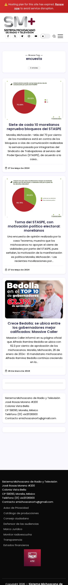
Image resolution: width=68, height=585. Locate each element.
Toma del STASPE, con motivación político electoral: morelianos (34, 226)
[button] (45, 36)
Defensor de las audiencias (21, 524)
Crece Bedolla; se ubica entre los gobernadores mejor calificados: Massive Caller (34, 327)
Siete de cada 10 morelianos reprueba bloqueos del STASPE (34, 126)
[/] (15, 36)
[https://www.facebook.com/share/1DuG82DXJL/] (8, 36)
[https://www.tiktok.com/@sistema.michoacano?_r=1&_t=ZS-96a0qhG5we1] (22, 36)
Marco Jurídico (12, 529)
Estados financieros (16, 545)
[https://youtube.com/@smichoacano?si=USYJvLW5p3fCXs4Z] (36, 36)
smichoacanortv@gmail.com (37, 418)
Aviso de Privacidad (16, 508)
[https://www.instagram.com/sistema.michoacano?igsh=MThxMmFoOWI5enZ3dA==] (29, 36)
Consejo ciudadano (16, 518)
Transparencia (12, 540)
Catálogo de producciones (21, 513)
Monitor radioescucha (17, 534)
